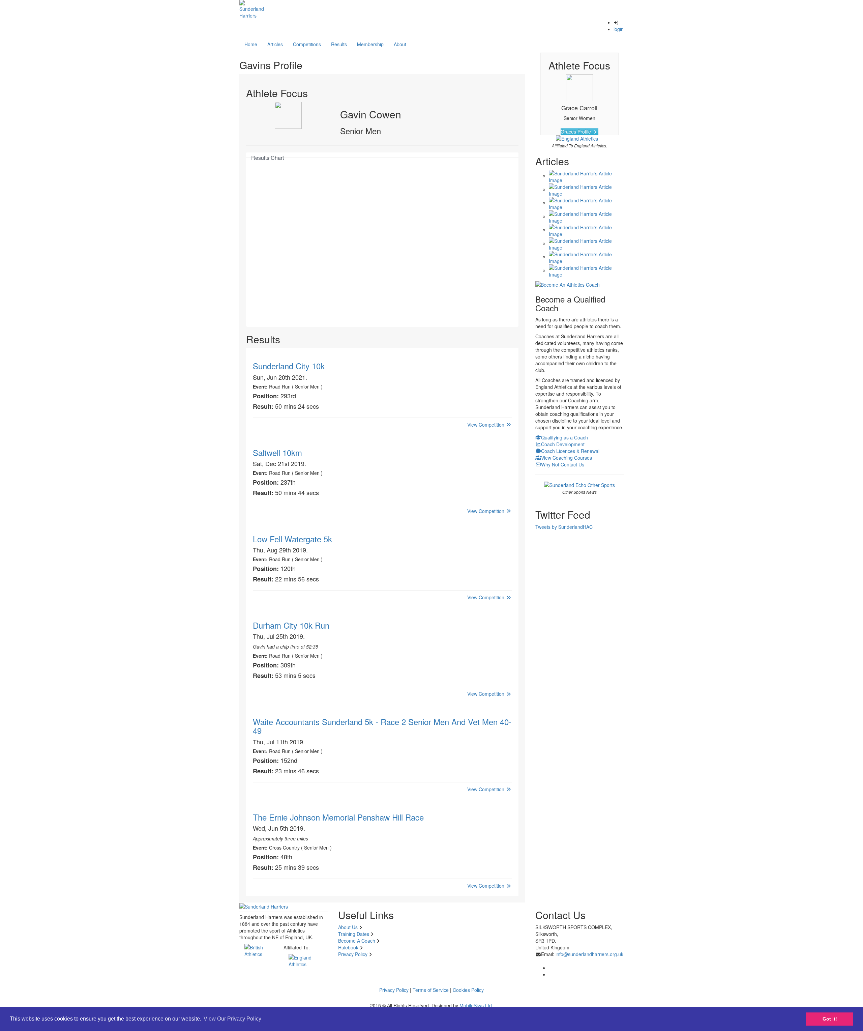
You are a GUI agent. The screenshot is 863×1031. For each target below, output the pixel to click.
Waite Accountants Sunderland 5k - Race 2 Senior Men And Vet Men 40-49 (382, 726)
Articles (275, 44)
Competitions (307, 44)
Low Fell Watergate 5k (292, 539)
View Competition (486, 424)
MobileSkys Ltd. (476, 1005)
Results (339, 44)
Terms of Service (431, 989)
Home (250, 44)
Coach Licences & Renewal (570, 451)
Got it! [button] (830, 1019)
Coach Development (563, 444)
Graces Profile (576, 131)
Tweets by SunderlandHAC (564, 526)
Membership (370, 44)
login (619, 29)
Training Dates (353, 933)
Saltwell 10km (277, 452)
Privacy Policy (352, 954)
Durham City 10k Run (291, 625)
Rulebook (348, 947)
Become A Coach (356, 940)
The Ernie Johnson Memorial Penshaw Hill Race (338, 817)
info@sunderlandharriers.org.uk (589, 954)
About (400, 44)
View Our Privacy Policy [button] (232, 1019)
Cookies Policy (468, 989)
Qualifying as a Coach (564, 437)
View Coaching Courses (566, 457)
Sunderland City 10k (289, 366)
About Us (348, 927)
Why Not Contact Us (562, 464)
